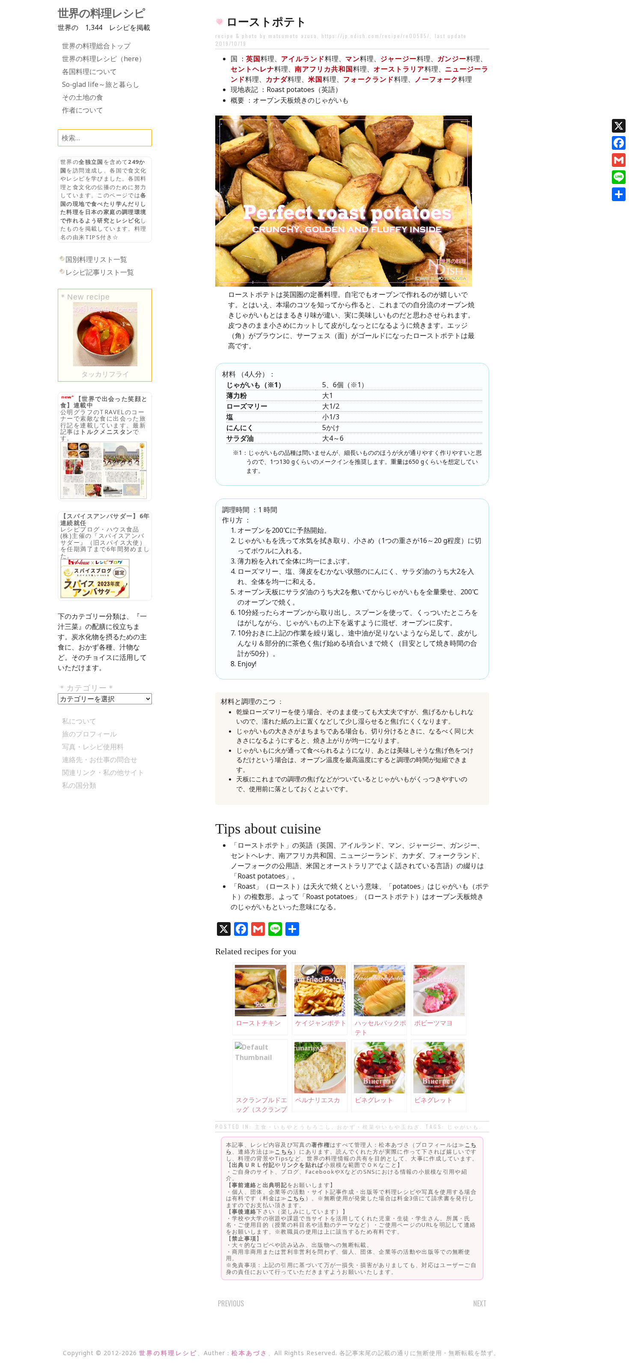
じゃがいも (463, 1126)
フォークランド (368, 79)
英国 (253, 58)
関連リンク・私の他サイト (103, 772)
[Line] (618, 177)
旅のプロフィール (89, 734)
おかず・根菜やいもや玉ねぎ (378, 1126)
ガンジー (451, 58)
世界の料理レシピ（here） (103, 58)
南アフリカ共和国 (324, 69)
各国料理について (89, 71)
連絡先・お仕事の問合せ (99, 759)
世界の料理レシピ (101, 13)
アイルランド (303, 58)
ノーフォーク (436, 79)
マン (352, 58)
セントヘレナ (252, 69)
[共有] (618, 194)
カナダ (277, 79)
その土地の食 (82, 97)
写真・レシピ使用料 (93, 746)
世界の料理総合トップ (96, 45)
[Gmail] (618, 160)
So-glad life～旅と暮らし (100, 84)
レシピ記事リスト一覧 (99, 272)
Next (480, 1303)
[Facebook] (618, 142)
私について (79, 721)
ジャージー (398, 58)
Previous (231, 1303)
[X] (618, 125)
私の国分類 (79, 785)
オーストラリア (399, 69)
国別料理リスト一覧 (96, 259)
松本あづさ (249, 1353)
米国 (315, 79)
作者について (82, 110)
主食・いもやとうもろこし (293, 1126)
